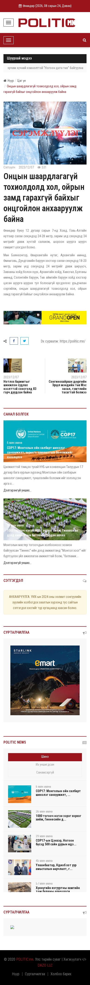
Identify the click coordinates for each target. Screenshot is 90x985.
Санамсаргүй (45, 772)
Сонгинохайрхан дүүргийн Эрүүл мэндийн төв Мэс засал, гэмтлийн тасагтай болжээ (68, 387)
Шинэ (45, 756)
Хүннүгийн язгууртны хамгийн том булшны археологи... (58, 889)
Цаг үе (21, 80)
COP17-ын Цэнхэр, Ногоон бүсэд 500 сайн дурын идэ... (56, 842)
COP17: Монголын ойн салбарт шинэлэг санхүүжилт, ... (58, 792)
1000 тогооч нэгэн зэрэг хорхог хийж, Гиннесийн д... (58, 817)
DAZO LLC (45, 965)
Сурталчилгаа (35, 974)
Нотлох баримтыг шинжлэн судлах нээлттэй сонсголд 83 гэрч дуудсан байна (19, 387)
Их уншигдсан (45, 764)
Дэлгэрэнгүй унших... (17, 490)
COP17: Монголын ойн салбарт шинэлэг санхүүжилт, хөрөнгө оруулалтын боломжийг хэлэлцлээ (40, 452)
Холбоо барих (61, 974)
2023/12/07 (79, 377)
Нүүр (11, 80)
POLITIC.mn (24, 959)
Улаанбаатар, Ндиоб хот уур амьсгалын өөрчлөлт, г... (56, 866)
